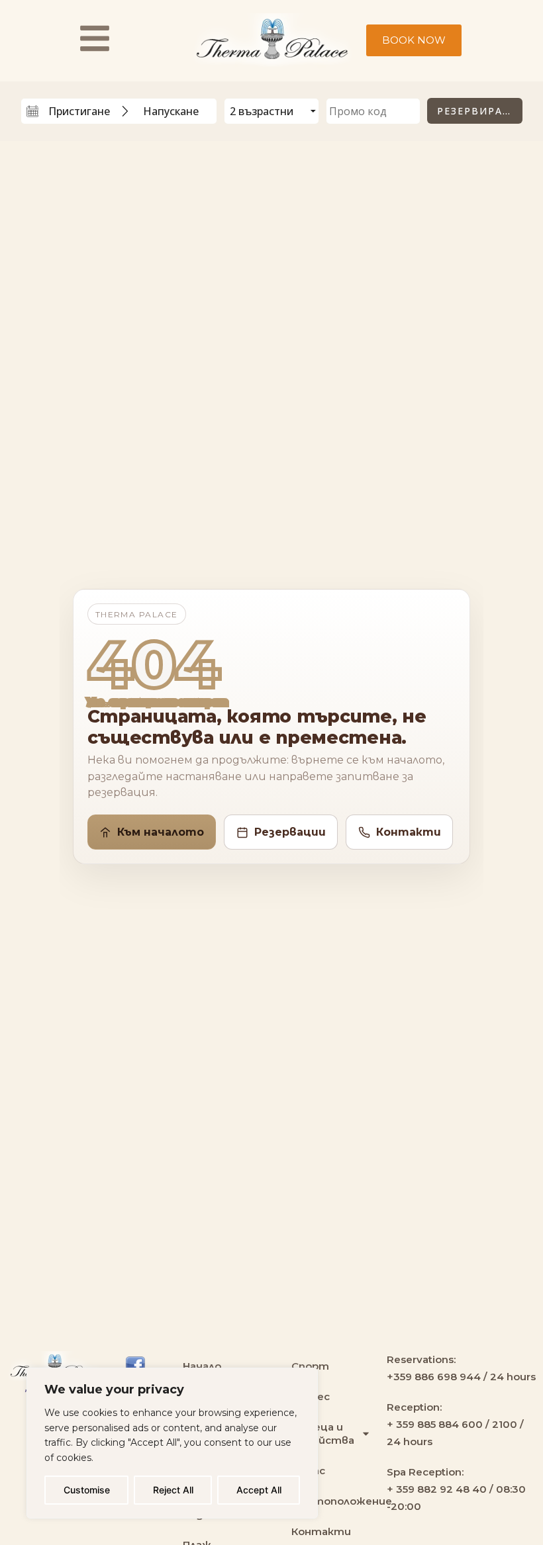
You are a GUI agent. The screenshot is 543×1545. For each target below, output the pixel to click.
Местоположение (332, 1501)
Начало (202, 1366)
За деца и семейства (322, 1433)
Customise (87, 1489)
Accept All (258, 1489)
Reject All (173, 1489)
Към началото (160, 832)
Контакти (408, 832)
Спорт (310, 1366)
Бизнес (310, 1396)
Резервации (290, 832)
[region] (172, 1443)
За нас (308, 1470)
